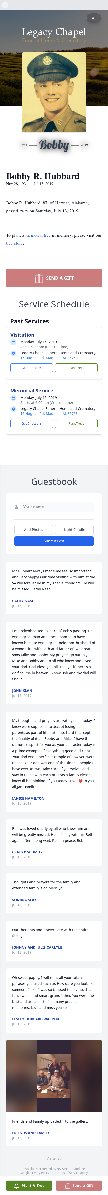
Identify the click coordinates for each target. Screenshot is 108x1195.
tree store (14, 243)
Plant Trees (76, 368)
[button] (54, 1076)
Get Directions (32, 368)
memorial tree (38, 235)
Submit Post (54, 541)
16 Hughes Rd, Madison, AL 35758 (49, 357)
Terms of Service (67, 1173)
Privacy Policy (39, 1173)
